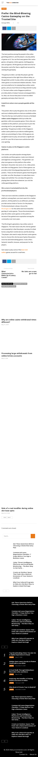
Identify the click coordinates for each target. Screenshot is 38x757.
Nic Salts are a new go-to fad (29, 272)
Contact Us (23, 754)
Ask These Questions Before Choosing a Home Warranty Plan (23, 546)
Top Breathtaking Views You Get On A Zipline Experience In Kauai (22, 654)
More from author (21, 284)
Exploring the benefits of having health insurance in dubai (21, 679)
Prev (5, 517)
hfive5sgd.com (6, 208)
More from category (8, 286)
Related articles (7, 284)
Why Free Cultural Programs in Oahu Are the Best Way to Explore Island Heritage (23, 584)
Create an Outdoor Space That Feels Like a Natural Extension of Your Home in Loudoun (23, 575)
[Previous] (4, 591)
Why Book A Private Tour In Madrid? (22, 687)
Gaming (4, 8)
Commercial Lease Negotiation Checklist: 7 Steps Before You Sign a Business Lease (22, 555)
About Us (33, 754)
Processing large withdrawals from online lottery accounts (16, 354)
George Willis (5, 23)
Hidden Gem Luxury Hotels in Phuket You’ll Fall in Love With (22, 662)
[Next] (7, 591)
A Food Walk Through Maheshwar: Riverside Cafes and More (21, 671)
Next (9, 517)
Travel (11, 657)
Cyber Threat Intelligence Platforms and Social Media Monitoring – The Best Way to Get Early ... (23, 565)
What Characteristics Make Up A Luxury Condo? (8, 274)
